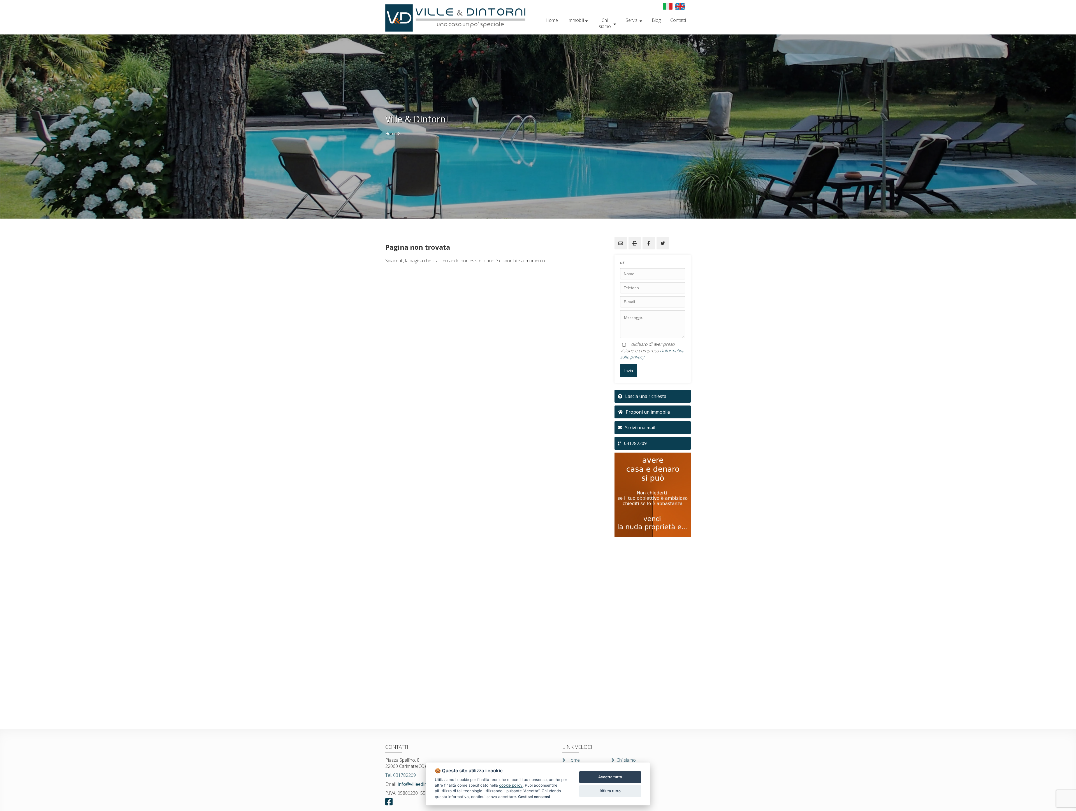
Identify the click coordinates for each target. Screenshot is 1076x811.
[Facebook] (390, 802)
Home (390, 133)
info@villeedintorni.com (421, 784)
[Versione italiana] (667, 6)
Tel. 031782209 (400, 775)
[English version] (680, 6)
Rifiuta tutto (610, 791)
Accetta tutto (610, 777)
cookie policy (511, 785)
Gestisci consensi (534, 796)
